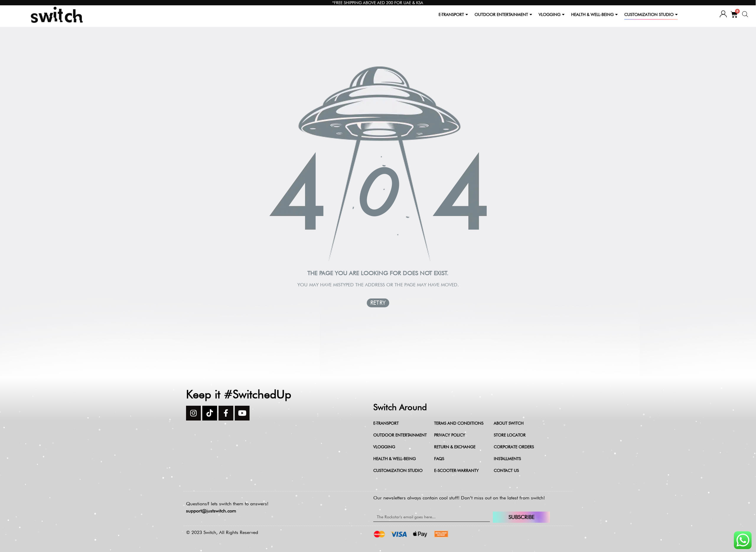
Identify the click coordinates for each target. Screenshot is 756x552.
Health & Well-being (394, 458)
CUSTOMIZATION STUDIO (649, 14)
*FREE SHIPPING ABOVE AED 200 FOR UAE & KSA (377, 2)
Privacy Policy (449, 435)
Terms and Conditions (458, 423)
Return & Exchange (454, 446)
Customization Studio (398, 470)
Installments (507, 458)
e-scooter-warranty (456, 470)
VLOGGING (550, 14)
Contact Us (506, 470)
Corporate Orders (514, 446)
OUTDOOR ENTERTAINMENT (501, 14)
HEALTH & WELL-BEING (592, 14)
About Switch (509, 423)
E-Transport (386, 423)
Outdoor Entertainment (400, 435)
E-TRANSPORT (451, 14)
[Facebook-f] (226, 413)
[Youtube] (242, 413)
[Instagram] (193, 413)
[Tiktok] (209, 413)
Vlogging (384, 446)
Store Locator (510, 435)
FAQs (439, 458)
